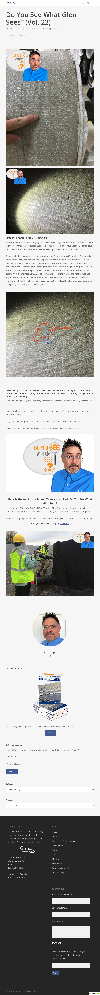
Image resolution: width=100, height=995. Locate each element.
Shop (54, 850)
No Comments (19, 35)
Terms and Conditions (62, 868)
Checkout (56, 859)
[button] (92, 3)
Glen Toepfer (15, 28)
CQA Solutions (58, 845)
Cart (54, 854)
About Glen (57, 836)
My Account (57, 863)
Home (54, 832)
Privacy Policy (58, 872)
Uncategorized (50, 28)
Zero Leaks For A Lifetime (63, 841)
